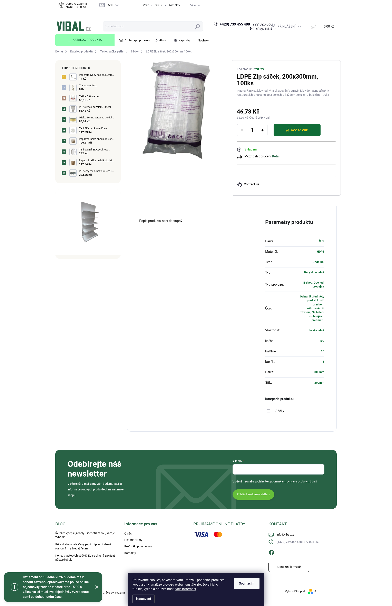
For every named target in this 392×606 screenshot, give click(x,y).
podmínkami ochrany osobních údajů (293, 481)
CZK (110, 5)
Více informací (185, 589)
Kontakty (174, 5)
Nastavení (143, 599)
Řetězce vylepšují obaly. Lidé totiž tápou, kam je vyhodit (85, 535)
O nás (128, 533)
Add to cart (299, 130)
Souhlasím (246, 583)
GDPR (158, 5)
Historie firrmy (133, 539)
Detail (276, 156)
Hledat (198, 26)
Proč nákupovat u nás (138, 546)
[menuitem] (85, 40)
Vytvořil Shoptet (295, 591)
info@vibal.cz (285, 534)
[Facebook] (271, 552)
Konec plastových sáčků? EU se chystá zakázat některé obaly (85, 557)
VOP (146, 5)
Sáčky (279, 411)
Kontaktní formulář (289, 566)
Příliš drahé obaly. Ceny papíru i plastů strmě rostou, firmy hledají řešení (83, 546)
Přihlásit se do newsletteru (253, 494)
